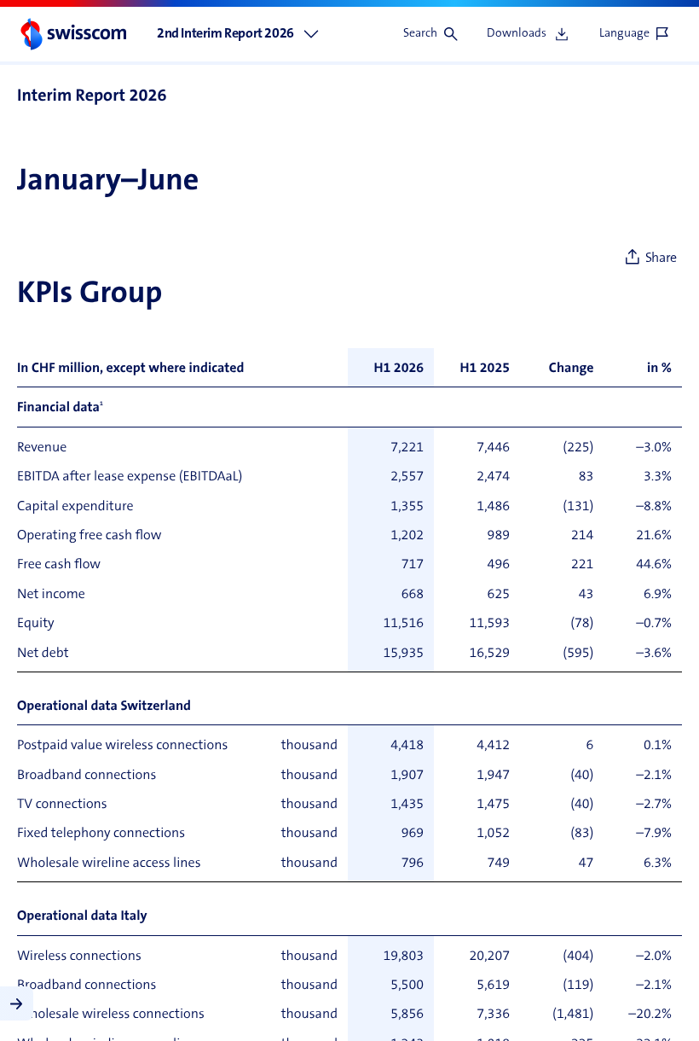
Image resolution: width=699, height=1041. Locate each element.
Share (661, 258)
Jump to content (128, 9)
